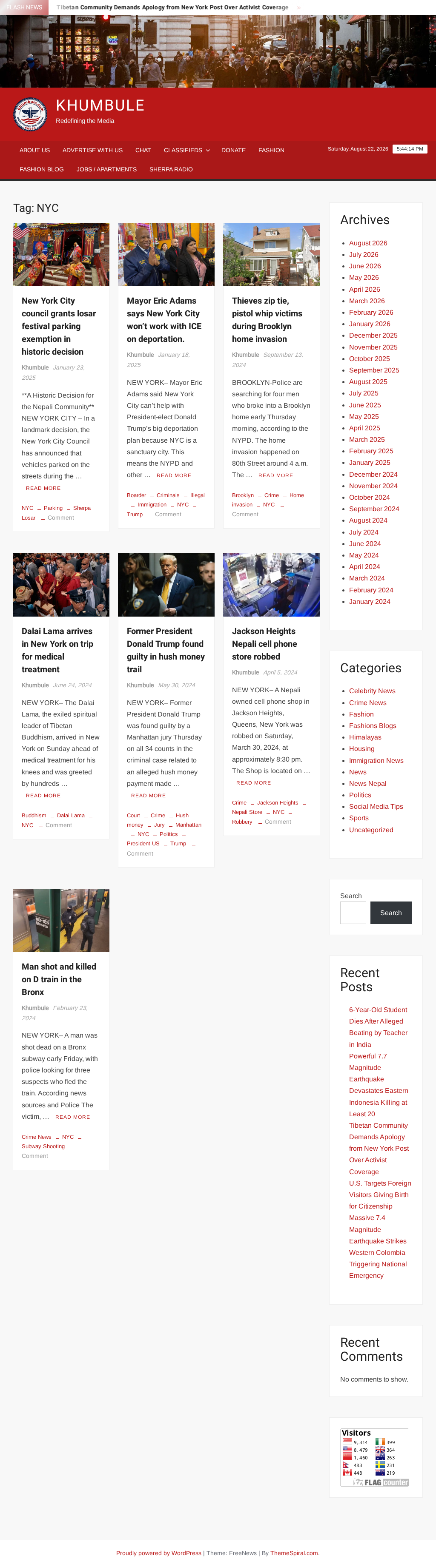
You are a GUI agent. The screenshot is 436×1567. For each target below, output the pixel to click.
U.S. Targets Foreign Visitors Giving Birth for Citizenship (380, 1195)
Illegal (197, 495)
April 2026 (364, 289)
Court (133, 815)
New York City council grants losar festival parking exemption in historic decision (59, 326)
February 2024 (371, 590)
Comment (61, 517)
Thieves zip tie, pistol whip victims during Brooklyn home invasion (267, 320)
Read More (43, 488)
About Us (35, 150)
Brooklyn (243, 495)
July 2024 (364, 532)
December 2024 (373, 474)
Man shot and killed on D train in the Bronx (59, 979)
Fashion (271, 150)
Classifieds (183, 150)
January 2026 (369, 323)
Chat (143, 150)
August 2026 (368, 243)
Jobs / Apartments (107, 169)
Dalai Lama (71, 815)
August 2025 (368, 381)
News (358, 772)
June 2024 (365, 543)
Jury (159, 825)
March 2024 (367, 578)
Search (351, 895)
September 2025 (374, 370)
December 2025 (373, 335)
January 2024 (369, 601)
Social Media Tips (376, 806)
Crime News (37, 1137)
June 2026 (365, 266)
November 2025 (373, 347)
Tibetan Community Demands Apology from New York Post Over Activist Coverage (152, 7)
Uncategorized (371, 829)
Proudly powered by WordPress (158, 1553)
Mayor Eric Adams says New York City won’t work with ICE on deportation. (164, 320)
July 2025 (364, 393)
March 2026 (367, 300)
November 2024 (373, 485)
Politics (169, 834)
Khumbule (35, 367)
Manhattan (188, 825)
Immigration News (376, 760)
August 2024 (368, 520)
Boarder (136, 495)
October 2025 (369, 358)
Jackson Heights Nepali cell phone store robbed (264, 644)
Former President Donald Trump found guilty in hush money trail (166, 650)
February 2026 (371, 312)
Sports (359, 818)
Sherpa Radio (171, 169)
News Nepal (368, 783)
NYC (27, 508)
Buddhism (34, 815)
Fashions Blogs (372, 725)
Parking (53, 508)
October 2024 (369, 497)
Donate (233, 150)
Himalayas (365, 737)
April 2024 (364, 566)
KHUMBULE (100, 105)
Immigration (152, 504)
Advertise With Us (93, 150)
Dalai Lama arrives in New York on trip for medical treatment (57, 650)
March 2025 (367, 439)
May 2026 (364, 277)
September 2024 (374, 508)
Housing (362, 748)
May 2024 (364, 555)
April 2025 (364, 428)
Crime (271, 495)
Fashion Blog (42, 169)
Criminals (168, 495)
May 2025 (364, 416)
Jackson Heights (277, 802)
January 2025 (369, 462)
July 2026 (364, 254)
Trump (178, 843)
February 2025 (371, 451)
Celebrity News (372, 690)
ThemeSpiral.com (294, 1553)
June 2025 (365, 405)
